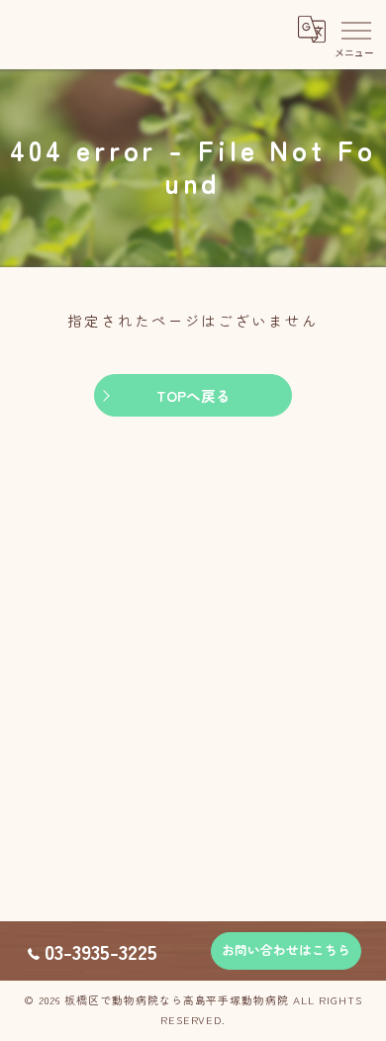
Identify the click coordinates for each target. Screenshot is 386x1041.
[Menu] (355, 29)
